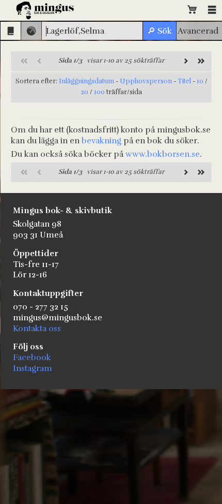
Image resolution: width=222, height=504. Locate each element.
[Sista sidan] (200, 61)
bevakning (101, 141)
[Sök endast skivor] (31, 31)
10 (200, 81)
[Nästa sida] (184, 61)
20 (84, 92)
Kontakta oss (37, 328)
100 (99, 92)
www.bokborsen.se (162, 154)
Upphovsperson (146, 81)
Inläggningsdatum (86, 81)
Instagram (32, 368)
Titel (184, 81)
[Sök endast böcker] (11, 31)
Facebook (32, 357)
